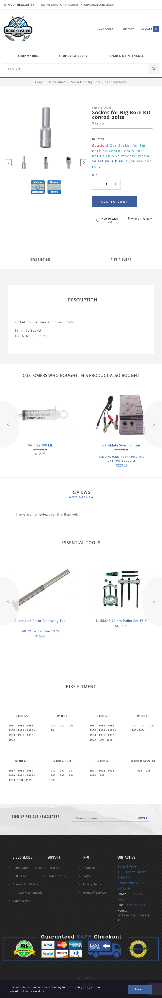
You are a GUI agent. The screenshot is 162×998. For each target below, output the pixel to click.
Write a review (81, 497)
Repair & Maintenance (126, 56)
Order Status (57, 876)
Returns (53, 868)
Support (128, 29)
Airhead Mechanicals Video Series (27, 897)
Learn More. (37, 991)
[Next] (83, 162)
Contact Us (136, 905)
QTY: (95, 175)
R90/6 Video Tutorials (28, 868)
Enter (143, 818)
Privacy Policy (92, 884)
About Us (89, 868)
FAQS (86, 876)
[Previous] (8, 162)
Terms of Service (94, 892)
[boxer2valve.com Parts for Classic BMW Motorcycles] (18, 29)
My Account (105, 29)
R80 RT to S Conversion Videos (26, 880)
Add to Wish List (110, 220)
